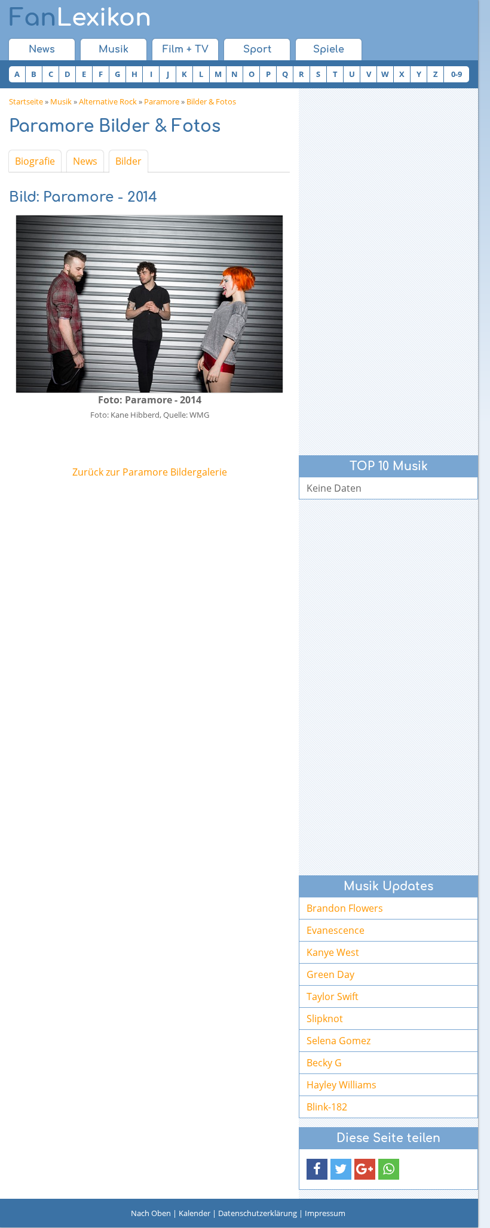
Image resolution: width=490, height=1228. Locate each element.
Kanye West (333, 952)
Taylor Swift (333, 996)
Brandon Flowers (345, 908)
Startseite (26, 101)
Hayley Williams (341, 1084)
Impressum (325, 1213)
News (42, 49)
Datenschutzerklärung (257, 1213)
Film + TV (186, 49)
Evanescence (336, 930)
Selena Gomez (338, 1040)
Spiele (328, 49)
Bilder (128, 161)
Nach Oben (151, 1213)
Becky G (324, 1062)
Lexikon (80, 18)
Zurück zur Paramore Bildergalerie (149, 472)
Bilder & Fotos (211, 101)
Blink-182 (327, 1106)
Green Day (330, 974)
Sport (257, 49)
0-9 (456, 74)
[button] (317, 1169)
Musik (113, 49)
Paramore (161, 101)
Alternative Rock (108, 101)
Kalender (194, 1213)
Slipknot (325, 1018)
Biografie (35, 161)
